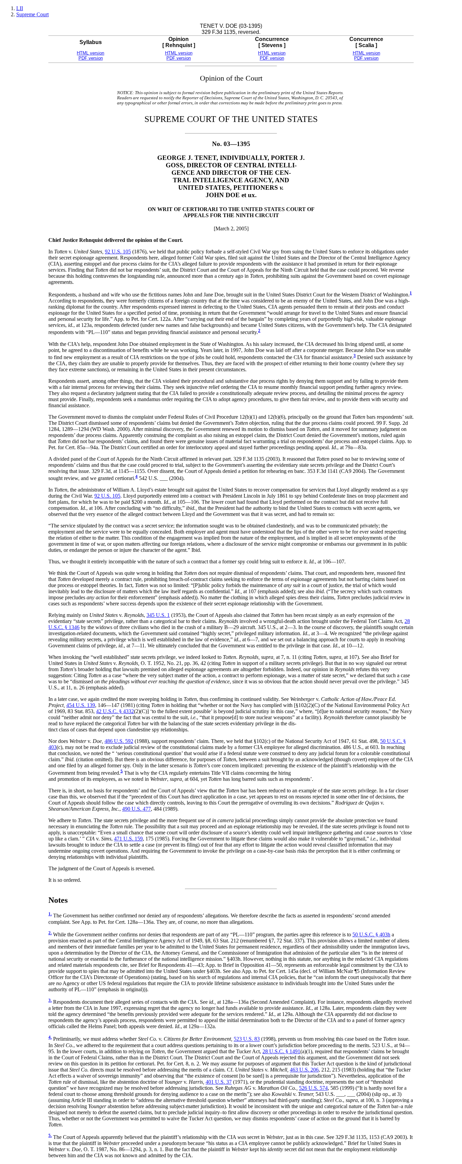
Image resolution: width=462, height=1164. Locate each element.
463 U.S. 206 (304, 1070)
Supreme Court (32, 14)
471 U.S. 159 (128, 838)
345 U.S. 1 (158, 615)
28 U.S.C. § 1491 (281, 1051)
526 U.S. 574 (313, 1088)
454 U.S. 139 (80, 705)
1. (50, 914)
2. (50, 933)
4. (50, 1037)
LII (19, 8)
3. (50, 1000)
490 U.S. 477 (136, 809)
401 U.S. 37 (219, 1082)
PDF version (90, 58)
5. (50, 1135)
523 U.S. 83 (247, 1039)
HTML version (90, 53)
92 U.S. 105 (118, 251)
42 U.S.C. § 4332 (115, 711)
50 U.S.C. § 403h (371, 934)
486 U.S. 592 (119, 741)
